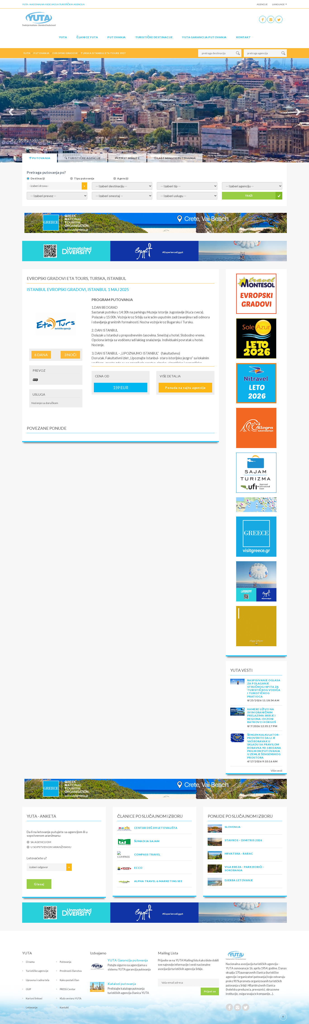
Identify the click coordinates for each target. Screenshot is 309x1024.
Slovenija (232, 827)
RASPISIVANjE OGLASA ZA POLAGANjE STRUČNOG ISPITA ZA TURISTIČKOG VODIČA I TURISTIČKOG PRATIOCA (263, 688)
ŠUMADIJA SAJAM (146, 841)
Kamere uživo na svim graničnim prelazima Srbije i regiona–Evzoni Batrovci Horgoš (261, 715)
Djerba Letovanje (239, 880)
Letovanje (32, 1007)
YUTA (63, 37)
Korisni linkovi (34, 998)
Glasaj (39, 884)
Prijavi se (210, 991)
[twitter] (279, 19)
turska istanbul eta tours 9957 (103, 53)
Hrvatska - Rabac (239, 853)
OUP (28, 989)
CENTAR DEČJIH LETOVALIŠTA (155, 827)
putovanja (41, 53)
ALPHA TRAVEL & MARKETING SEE (158, 881)
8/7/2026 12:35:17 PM (262, 726)
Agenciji (122, 178)
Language (278, 4)
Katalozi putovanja (122, 984)
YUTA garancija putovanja (204, 37)
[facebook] (262, 19)
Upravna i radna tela (37, 980)
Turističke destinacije (154, 37)
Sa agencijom (41, 842)
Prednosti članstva (71, 970)
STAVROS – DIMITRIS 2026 (243, 840)
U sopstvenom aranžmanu (51, 847)
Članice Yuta (87, 37)
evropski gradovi (65, 53)
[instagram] (270, 19)
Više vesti (276, 770)
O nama (30, 961)
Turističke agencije (37, 970)
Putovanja (116, 37)
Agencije (262, 4)
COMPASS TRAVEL (147, 854)
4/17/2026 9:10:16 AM (262, 761)
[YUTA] (39, 19)
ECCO (138, 867)
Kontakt (243, 37)
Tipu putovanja (84, 178)
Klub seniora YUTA (70, 998)
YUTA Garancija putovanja (128, 960)
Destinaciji (38, 178)
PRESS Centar (68, 989)
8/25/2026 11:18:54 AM (263, 700)
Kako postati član (69, 980)
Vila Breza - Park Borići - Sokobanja (244, 868)
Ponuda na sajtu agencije (185, 388)
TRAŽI (249, 195)
